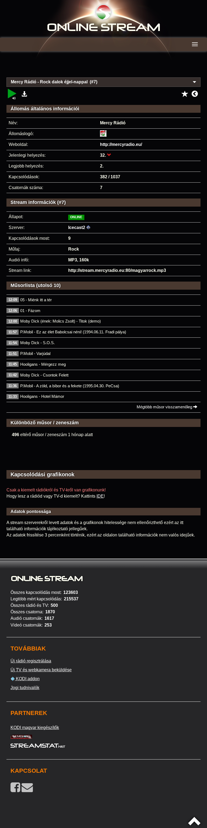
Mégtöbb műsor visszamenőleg (165, 407)
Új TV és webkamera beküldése (41, 670)
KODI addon (27, 678)
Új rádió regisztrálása (31, 661)
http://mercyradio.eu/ (121, 144)
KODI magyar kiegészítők (35, 727)
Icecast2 (76, 227)
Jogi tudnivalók (25, 687)
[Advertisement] (103, 67)
